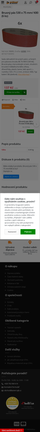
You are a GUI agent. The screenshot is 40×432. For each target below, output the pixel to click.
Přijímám (28, 232)
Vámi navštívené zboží (11, 430)
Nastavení (12, 232)
